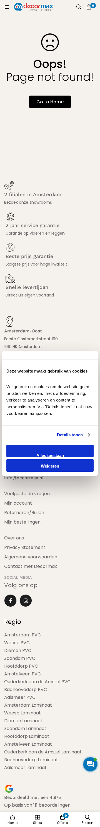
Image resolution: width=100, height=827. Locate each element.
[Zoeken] (79, 7)
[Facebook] (10, 600)
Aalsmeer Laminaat (25, 767)
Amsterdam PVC (22, 635)
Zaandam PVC (19, 658)
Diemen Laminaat (23, 720)
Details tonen (70, 434)
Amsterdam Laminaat (28, 705)
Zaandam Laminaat (25, 728)
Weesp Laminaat (22, 713)
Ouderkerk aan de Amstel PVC (37, 681)
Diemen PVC (17, 650)
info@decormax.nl (24, 477)
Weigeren (50, 466)
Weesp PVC (17, 642)
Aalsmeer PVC (20, 697)
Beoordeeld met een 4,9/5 (32, 797)
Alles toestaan (50, 455)
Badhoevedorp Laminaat (31, 760)
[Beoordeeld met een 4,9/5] (9, 789)
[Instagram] (25, 600)
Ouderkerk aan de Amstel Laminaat (43, 752)
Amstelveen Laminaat (28, 744)
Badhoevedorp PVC (25, 689)
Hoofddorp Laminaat (26, 736)
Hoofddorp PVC (21, 666)
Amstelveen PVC (22, 674)
